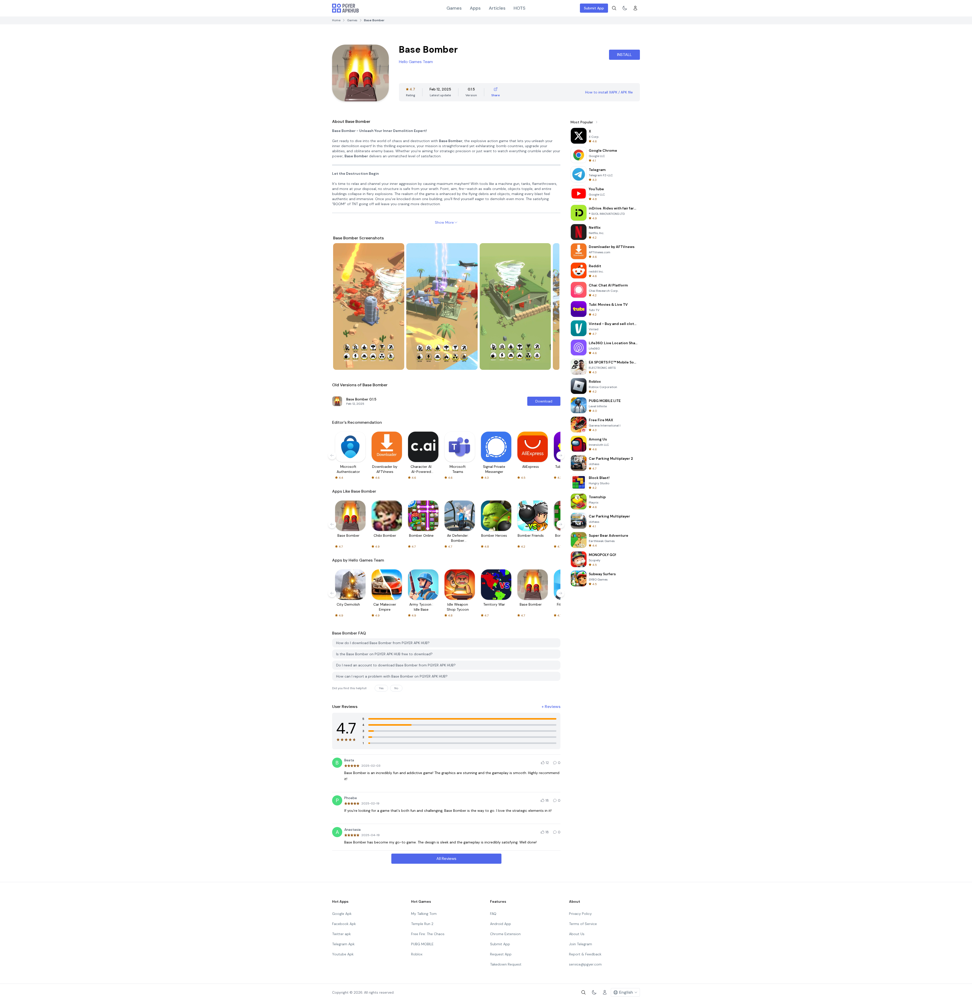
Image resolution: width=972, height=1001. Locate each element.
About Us (576, 934)
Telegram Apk (343, 944)
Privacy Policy (580, 913)
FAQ (493, 913)
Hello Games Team (416, 61)
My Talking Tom (424, 913)
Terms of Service (583, 923)
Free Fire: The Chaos (427, 934)
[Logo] (345, 8)
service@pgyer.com (585, 964)
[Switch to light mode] (624, 8)
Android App (500, 923)
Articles (497, 8)
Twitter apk (341, 934)
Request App (501, 954)
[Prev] (341, 306)
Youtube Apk (343, 954)
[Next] (550, 306)
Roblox (416, 954)
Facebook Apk (344, 923)
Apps (475, 8)
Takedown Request (505, 964)
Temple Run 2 (422, 923)
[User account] (635, 8)
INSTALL (624, 54)
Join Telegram (580, 944)
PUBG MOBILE (422, 944)
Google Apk (342, 913)
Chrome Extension (505, 934)
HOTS (519, 8)
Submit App (594, 8)
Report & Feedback (585, 954)
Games (454, 8)
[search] (614, 8)
